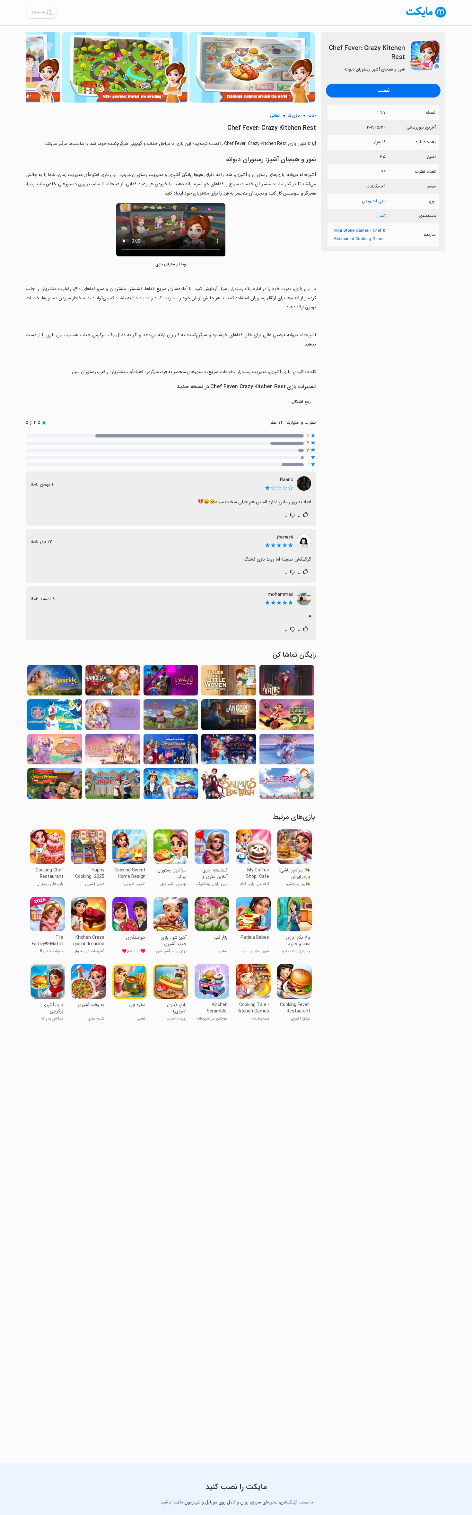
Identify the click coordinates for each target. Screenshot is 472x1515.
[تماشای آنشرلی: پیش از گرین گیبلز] (286, 785)
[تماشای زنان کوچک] (228, 682)
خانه (312, 115)
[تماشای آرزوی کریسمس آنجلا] (112, 682)
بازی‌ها (293, 115)
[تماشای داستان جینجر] (286, 682)
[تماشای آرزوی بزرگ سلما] (228, 785)
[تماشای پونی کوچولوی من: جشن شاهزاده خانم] (54, 751)
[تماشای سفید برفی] (54, 716)
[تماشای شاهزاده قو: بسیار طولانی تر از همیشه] (171, 785)
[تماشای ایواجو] (171, 682)
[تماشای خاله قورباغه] (171, 716)
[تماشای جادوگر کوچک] (112, 716)
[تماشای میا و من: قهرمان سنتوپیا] (286, 751)
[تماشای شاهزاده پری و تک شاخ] (112, 751)
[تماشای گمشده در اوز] (286, 716)
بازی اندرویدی (374, 201)
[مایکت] (426, 17)
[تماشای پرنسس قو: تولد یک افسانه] (171, 751)
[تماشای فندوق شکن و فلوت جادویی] (228, 751)
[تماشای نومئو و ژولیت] (112, 785)
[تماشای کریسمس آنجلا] (228, 716)
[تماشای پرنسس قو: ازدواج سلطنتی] (54, 785)
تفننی (381, 215)
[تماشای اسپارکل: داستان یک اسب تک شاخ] (54, 682)
